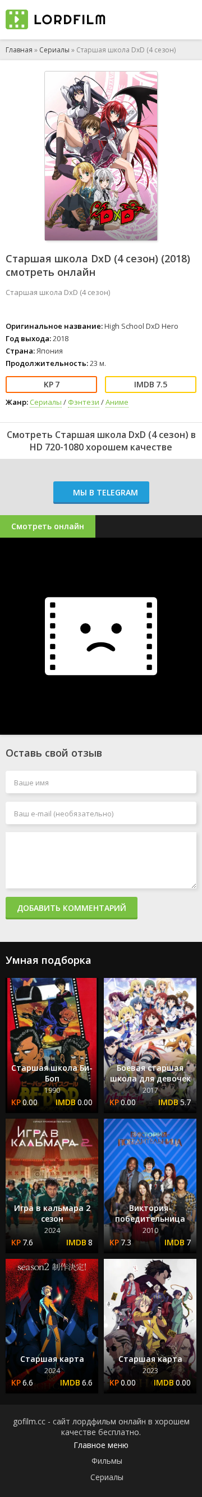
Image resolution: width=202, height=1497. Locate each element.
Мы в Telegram (104, 492)
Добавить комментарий (71, 907)
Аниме (116, 402)
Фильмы (106, 1460)
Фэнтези (83, 402)
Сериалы (54, 50)
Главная (19, 50)
